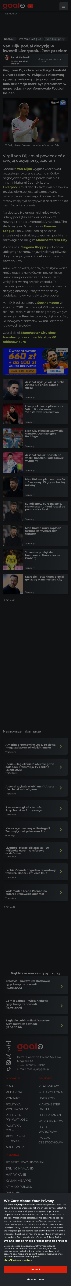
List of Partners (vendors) (18, 1260)
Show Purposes (35, 1279)
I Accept (35, 1269)
